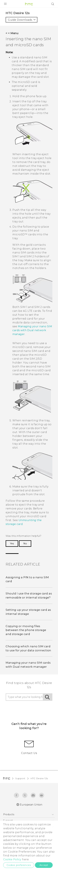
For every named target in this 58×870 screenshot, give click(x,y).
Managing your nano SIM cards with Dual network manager (32, 330)
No (25, 543)
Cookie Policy (12, 859)
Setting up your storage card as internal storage (28, 611)
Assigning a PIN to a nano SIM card (27, 579)
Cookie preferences (19, 865)
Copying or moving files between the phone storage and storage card (26, 630)
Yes (12, 543)
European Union (31, 804)
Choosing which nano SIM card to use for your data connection (28, 648)
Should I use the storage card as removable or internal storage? (29, 595)
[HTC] (29, 4)
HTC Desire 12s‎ (39, 778)
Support (20, 778)
